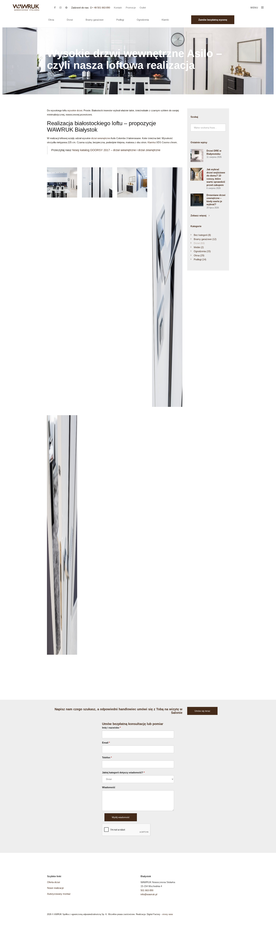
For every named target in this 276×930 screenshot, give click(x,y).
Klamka (152, 142)
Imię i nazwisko (111, 727)
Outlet (143, 7)
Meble (199, 247)
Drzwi (70, 19)
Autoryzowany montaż (59, 893)
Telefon (107, 757)
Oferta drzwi (53, 882)
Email (106, 742)
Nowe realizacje (55, 888)
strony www (167, 914)
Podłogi (120, 19)
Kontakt (118, 7)
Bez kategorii (202, 235)
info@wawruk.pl (149, 894)
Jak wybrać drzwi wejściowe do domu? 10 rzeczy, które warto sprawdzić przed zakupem (216, 177)
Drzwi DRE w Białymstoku (214, 152)
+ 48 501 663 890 (101, 7)
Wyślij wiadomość (121, 817)
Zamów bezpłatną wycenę (212, 19)
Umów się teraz (202, 711)
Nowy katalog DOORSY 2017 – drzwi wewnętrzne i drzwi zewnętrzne (116, 150)
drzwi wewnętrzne (100, 138)
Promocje (131, 7)
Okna (51, 19)
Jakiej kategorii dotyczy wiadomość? (123, 772)
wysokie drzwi (74, 110)
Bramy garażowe (94, 19)
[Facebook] (56, 7)
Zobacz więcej (198, 215)
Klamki (165, 19)
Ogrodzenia (143, 19)
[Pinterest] (68, 7)
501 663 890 (147, 890)
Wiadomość (108, 787)
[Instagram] (62, 7)
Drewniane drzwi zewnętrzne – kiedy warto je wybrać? (216, 200)
